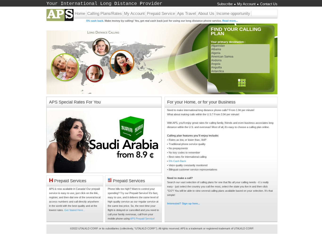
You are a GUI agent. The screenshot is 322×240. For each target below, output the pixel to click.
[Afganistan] (240, 46)
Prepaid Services (69, 180)
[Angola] (240, 64)
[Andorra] (240, 60)
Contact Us (268, 4)
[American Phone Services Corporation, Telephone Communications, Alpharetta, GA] (261, 153)
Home (80, 13)
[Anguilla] (240, 67)
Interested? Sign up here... (183, 203)
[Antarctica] (240, 71)
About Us (206, 13)
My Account (246, 4)
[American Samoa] (240, 56)
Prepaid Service (161, 13)
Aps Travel (186, 13)
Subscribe (225, 4)
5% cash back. (95, 20)
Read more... (230, 20)
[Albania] (240, 49)
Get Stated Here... (74, 210)
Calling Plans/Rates (104, 13)
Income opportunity (233, 13)
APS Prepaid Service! (142, 218)
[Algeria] (240, 53)
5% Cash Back (177, 161)
